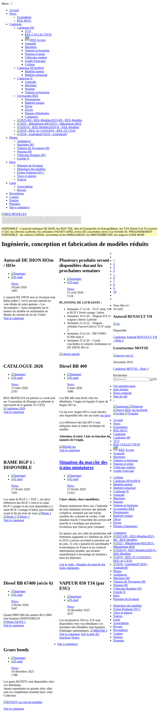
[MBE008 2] (98, 630)
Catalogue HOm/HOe (30, 68)
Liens (12, 183)
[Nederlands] (44, 219)
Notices (21, 179)
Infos (12, 162)
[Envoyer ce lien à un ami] (16, 277)
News (12, 13)
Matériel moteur (34, 71)
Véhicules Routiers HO (31, 155)
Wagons (30, 88)
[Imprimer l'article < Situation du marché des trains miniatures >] (74, 475)
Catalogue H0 (25, 27)
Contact (14, 197)
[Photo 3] (23, 516)
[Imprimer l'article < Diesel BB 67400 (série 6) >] (18, 591)
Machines (31, 47)
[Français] (7, 219)
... (114, 274)
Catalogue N (25, 78)
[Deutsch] (19, 219)
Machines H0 (25, 144)
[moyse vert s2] (123, 355)
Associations (25, 186)
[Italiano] (25, 219)
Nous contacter (122, 393)
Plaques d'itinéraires (37, 113)
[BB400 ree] (67, 446)
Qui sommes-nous (124, 386)
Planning (14, 204)
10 (114, 291)
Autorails (30, 43)
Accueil (14, 10)
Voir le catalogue (13, 318)
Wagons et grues (35, 54)
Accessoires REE (27, 95)
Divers (29, 109)
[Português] (38, 219)
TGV (28, 31)
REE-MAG (24, 20)
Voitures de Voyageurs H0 (33, 148)
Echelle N (23, 158)
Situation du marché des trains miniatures (83, 465)
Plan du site (120, 396)
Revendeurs (16, 193)
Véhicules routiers (36, 57)
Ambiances (24, 141)
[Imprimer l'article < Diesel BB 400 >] (74, 374)
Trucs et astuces (26, 176)
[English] (13, 219)
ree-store (105, 415)
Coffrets (30, 64)
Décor (28, 106)
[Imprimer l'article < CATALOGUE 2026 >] (18, 374)
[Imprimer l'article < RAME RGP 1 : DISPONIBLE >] (18, 475)
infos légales (120, 389)
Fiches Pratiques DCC (30, 172)
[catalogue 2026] (14, 408)
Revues (21, 190)
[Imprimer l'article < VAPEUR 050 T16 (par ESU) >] (74, 596)
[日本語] (49, 219)
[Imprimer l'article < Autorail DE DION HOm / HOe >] (18, 273)
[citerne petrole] (69, 354)
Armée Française (35, 61)
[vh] (116, 323)
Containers (31, 116)
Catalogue (15, 24)
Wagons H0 (24, 151)
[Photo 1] (45, 513)
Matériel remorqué (36, 75)
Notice (75, 637)
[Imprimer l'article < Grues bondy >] (18, 658)
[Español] (32, 219)
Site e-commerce (19, 207)
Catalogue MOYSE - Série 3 (131, 368)
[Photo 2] (9, 516)
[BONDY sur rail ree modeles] (22, 702)
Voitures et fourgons (37, 50)
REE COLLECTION (38, 34)
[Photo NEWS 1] (14, 622)
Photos (13, 137)
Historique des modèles (31, 169)
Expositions (24, 17)
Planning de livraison (30, 165)
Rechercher (120, 375)
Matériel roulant (34, 102)
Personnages (32, 99)
